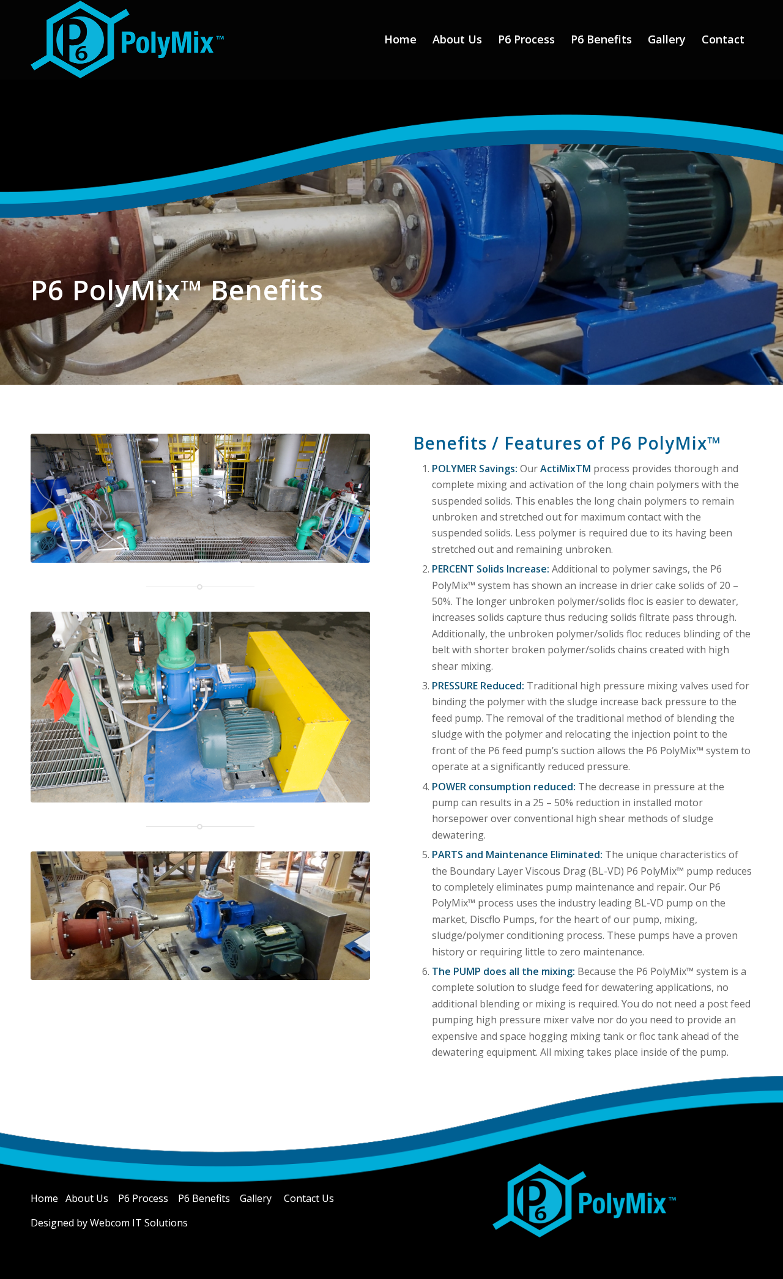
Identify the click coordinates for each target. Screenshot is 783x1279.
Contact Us (309, 1198)
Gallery (256, 1198)
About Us (88, 1198)
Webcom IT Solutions (139, 1222)
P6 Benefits (204, 1198)
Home (46, 1198)
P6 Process (143, 1198)
